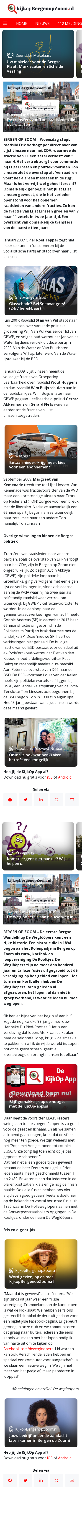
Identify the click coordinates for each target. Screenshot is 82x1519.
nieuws (42, 23)
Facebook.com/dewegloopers (28, 1348)
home (21, 23)
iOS (50, 777)
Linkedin (41, 799)
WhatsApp (56, 799)
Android (65, 777)
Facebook (10, 799)
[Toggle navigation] (5, 23)
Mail (72, 799)
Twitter (25, 799)
